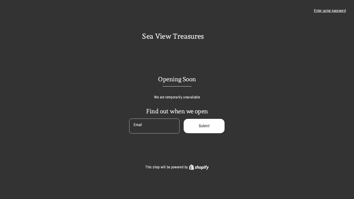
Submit (204, 125)
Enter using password (330, 10)
